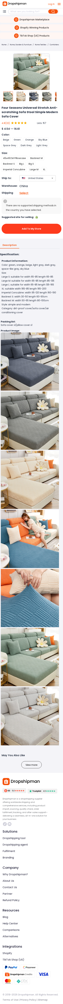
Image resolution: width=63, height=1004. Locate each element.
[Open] (52, 178)
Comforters (54, 44)
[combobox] (32, 178)
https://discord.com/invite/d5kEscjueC (10, 824)
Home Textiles (40, 44)
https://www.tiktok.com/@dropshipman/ (5, 824)
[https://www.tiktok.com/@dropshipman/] (5, 824)
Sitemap (43, 999)
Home (4, 44)
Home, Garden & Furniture (21, 44)
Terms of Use (10, 999)
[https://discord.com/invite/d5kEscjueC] (9, 824)
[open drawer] (59, 4)
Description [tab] (10, 245)
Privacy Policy (28, 999)
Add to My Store (31, 228)
